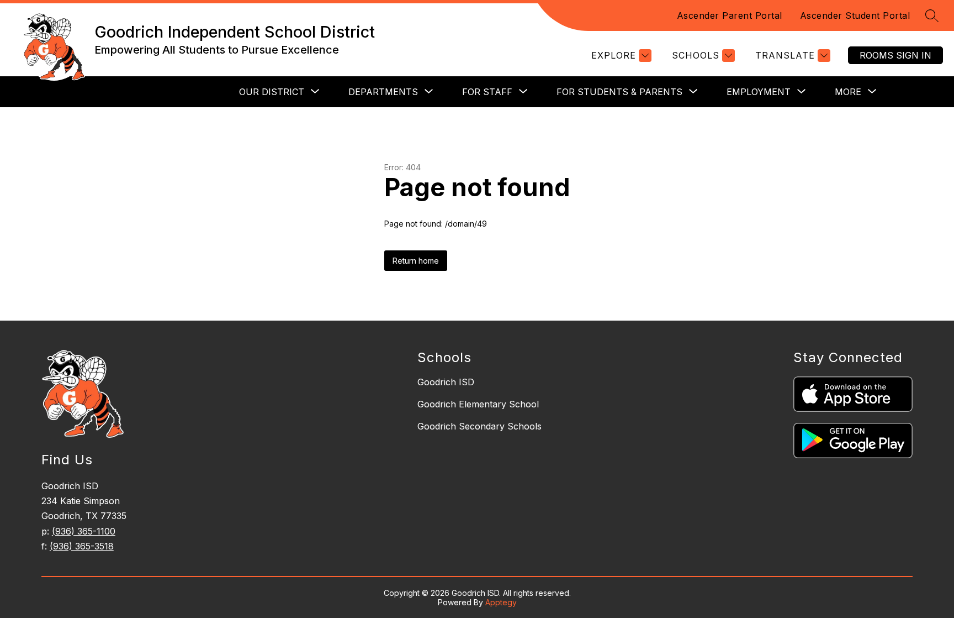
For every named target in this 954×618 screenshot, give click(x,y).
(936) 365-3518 (82, 546)
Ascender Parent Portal (729, 15)
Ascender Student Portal (855, 15)
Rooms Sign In (895, 55)
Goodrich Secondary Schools (479, 426)
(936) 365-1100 (83, 531)
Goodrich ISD (445, 381)
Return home (416, 260)
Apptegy (501, 602)
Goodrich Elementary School (478, 404)
